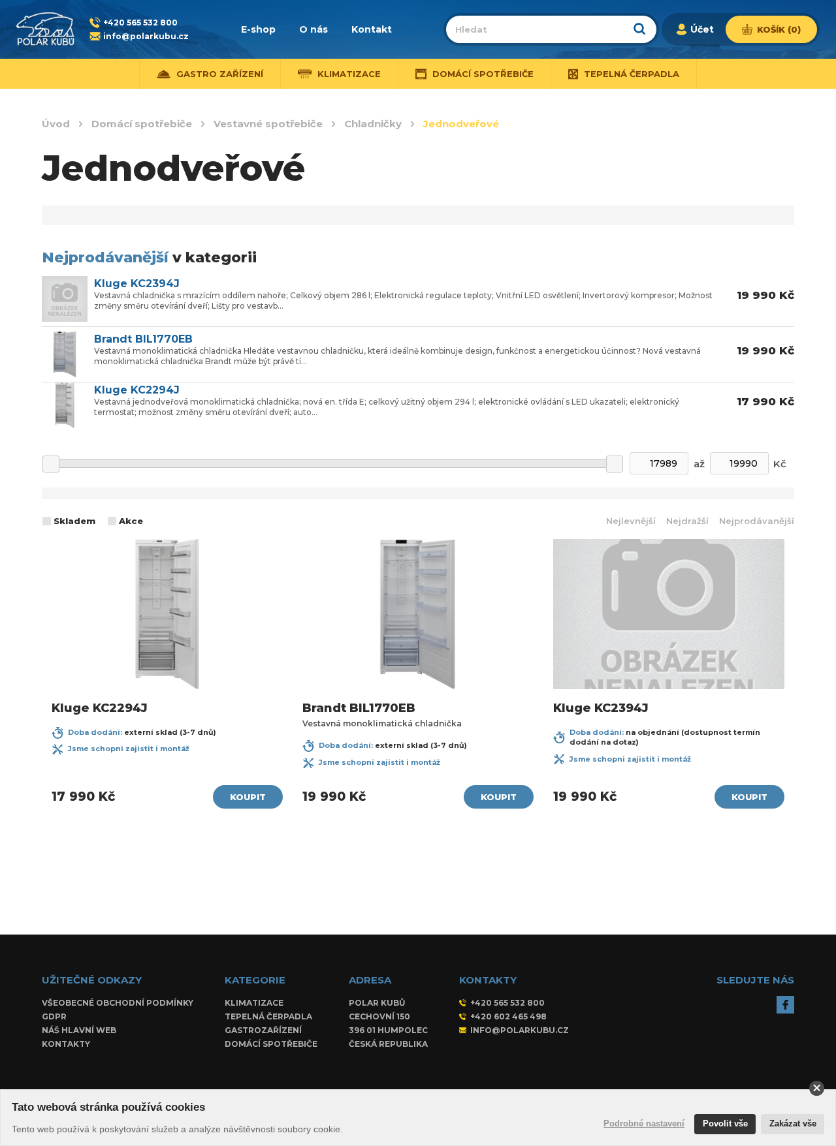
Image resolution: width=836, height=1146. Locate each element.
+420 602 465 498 (508, 1016)
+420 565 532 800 (140, 22)
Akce (131, 521)
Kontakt (371, 29)
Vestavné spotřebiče (268, 124)
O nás (313, 29)
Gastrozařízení (263, 1030)
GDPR (54, 1016)
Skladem (74, 521)
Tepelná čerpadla (268, 1016)
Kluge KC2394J (137, 284)
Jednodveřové (461, 124)
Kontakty (66, 1044)
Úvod (56, 124)
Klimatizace (254, 1003)
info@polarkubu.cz (146, 36)
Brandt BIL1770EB (143, 339)
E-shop (258, 29)
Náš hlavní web (79, 1030)
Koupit (248, 797)
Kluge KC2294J (137, 390)
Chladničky (373, 124)
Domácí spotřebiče (141, 124)
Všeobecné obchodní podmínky (117, 1003)
